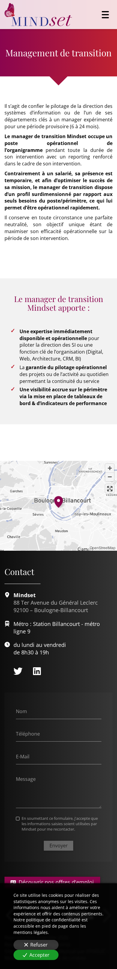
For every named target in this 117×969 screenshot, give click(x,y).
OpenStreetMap (103, 547)
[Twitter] (18, 671)
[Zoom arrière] (109, 477)
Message (26, 779)
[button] (58, 501)
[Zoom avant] (109, 468)
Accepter (39, 955)
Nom (21, 711)
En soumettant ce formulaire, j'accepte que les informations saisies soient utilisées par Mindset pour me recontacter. (60, 824)
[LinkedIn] (37, 671)
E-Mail (22, 756)
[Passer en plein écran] (109, 488)
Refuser (39, 944)
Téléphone (28, 733)
